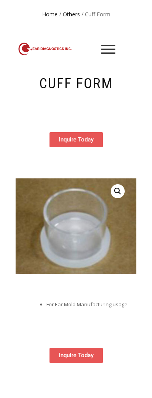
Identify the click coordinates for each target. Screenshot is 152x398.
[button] (118, 191)
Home (50, 14)
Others (71, 14)
